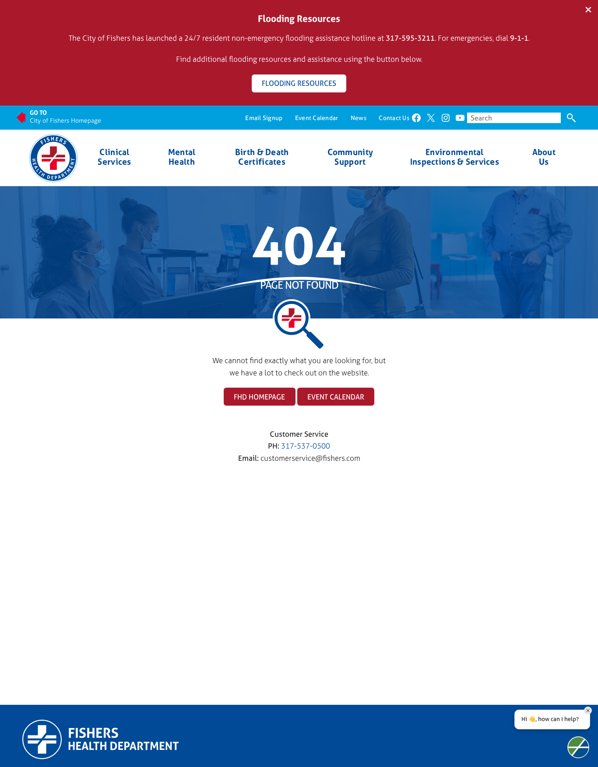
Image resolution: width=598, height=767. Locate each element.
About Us (544, 157)
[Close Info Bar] (588, 10)
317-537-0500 (305, 446)
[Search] (571, 118)
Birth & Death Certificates (262, 157)
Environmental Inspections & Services (454, 157)
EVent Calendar (335, 397)
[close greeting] (588, 710)
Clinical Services (114, 157)
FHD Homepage (259, 397)
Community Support (350, 157)
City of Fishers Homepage (65, 120)
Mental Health (182, 157)
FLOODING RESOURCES (299, 83)
